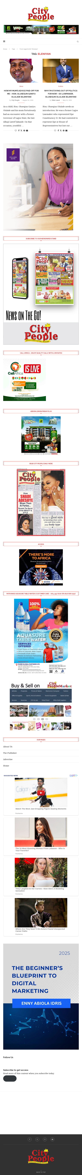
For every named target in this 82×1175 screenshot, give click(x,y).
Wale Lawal (56, 100)
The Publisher (10, 753)
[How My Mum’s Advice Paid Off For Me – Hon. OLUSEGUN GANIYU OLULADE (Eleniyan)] (21, 71)
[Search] (78, 41)
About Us (7, 746)
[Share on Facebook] (18, 131)
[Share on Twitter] (21, 130)
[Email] (52, 1139)
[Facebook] (30, 1139)
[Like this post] (16, 131)
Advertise (7, 759)
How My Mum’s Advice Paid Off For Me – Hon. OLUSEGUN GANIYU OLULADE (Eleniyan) (21, 94)
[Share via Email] (27, 131)
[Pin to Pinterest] (24, 131)
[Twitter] (37, 1139)
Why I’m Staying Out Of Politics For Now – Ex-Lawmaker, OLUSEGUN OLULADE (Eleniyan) (60, 94)
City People (16, 100)
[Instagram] (45, 1139)
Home (5, 49)
